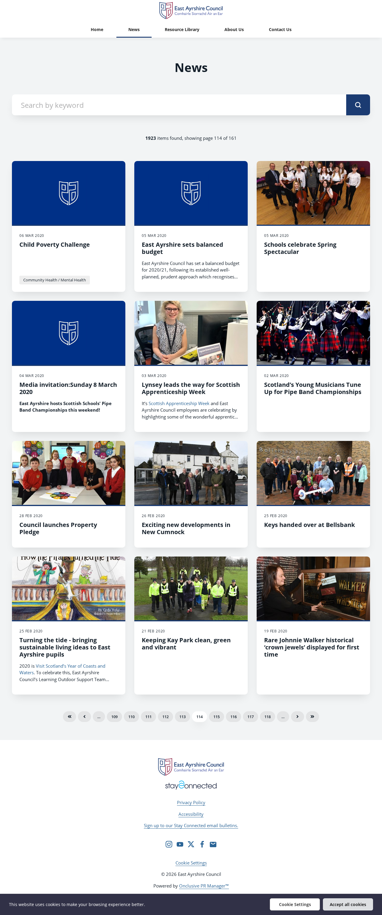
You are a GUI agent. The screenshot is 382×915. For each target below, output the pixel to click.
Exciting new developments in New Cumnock (186, 528)
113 (182, 716)
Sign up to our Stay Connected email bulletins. (191, 825)
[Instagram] (169, 844)
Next (297, 716)
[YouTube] (180, 844)
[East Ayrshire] (191, 767)
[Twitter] (191, 844)
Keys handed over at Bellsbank (309, 525)
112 (165, 716)
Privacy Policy (191, 802)
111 (148, 716)
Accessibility (191, 814)
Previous (84, 716)
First (69, 716)
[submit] (358, 104)
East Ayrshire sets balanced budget (182, 248)
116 (233, 716)
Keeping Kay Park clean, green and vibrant (186, 643)
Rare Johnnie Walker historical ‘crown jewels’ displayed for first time (311, 647)
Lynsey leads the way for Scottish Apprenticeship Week (191, 388)
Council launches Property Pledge (58, 528)
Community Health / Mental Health (54, 280)
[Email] (213, 844)
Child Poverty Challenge (54, 244)
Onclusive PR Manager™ (204, 886)
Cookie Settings (191, 863)
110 (131, 716)
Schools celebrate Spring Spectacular (300, 248)
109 (114, 716)
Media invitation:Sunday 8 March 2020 (68, 388)
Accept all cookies (348, 904)
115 (216, 716)
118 (267, 716)
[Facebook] (202, 844)
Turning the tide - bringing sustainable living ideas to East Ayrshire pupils (64, 647)
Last (312, 716)
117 (250, 716)
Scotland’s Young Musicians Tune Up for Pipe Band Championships (312, 388)
